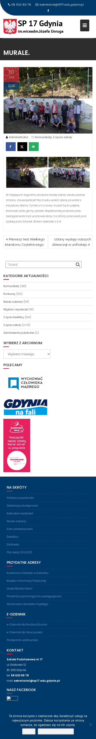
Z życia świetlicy (13, 317)
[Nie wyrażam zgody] (90, 724)
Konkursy (9, 294)
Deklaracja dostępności (22, 505)
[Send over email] (34, 146)
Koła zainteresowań (20, 529)
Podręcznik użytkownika (22, 640)
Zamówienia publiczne (18, 333)
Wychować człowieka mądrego (27, 604)
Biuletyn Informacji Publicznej (26, 581)
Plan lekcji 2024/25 (19, 552)
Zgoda (29, 731)
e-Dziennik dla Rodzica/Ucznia (27, 624)
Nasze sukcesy (13, 302)
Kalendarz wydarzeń (20, 513)
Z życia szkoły (62, 137)
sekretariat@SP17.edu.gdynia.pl (62, 4)
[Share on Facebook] (11, 146)
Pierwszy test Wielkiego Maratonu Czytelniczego (25, 242)
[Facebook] (48, 10)
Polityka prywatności (20, 498)
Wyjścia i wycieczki (15, 309)
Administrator (18, 137)
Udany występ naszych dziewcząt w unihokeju (71, 242)
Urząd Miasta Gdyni (19, 588)
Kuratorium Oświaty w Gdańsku (27, 573)
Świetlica (12, 537)
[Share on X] (22, 146)
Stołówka (13, 544)
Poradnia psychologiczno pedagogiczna (34, 596)
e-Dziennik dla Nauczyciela (24, 632)
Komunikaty (43, 137)
